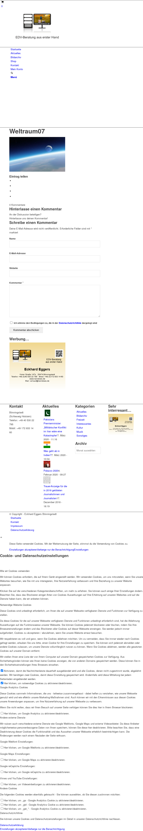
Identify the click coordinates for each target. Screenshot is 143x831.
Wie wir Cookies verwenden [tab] (15, 571)
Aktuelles (82, 411)
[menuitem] (72, 49)
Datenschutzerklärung (11, 825)
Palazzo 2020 (51, 470)
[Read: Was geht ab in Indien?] (47, 447)
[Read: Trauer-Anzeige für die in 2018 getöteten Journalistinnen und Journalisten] (47, 482)
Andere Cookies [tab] (8, 788)
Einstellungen (81, 549)
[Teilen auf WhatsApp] (14, 186)
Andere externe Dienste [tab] (12, 717)
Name (12, 238)
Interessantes (84, 423)
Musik (80, 431)
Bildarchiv (82, 415)
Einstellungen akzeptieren (23, 549)
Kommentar (16, 282)
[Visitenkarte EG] (37, 388)
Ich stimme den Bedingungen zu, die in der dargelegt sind (55, 323)
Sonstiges (82, 435)
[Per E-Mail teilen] (14, 196)
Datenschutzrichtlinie (70, 323)
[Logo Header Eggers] (37, 40)
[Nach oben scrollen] (1, 537)
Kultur (80, 427)
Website (13, 268)
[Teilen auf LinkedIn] (14, 191)
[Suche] (12, 73)
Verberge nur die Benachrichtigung (55, 549)
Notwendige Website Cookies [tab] (15, 605)
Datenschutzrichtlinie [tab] (11, 813)
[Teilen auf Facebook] (14, 180)
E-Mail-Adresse (17, 253)
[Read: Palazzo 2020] (47, 466)
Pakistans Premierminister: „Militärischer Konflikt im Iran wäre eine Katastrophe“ (55, 427)
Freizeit (81, 419)
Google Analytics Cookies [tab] (14, 687)
